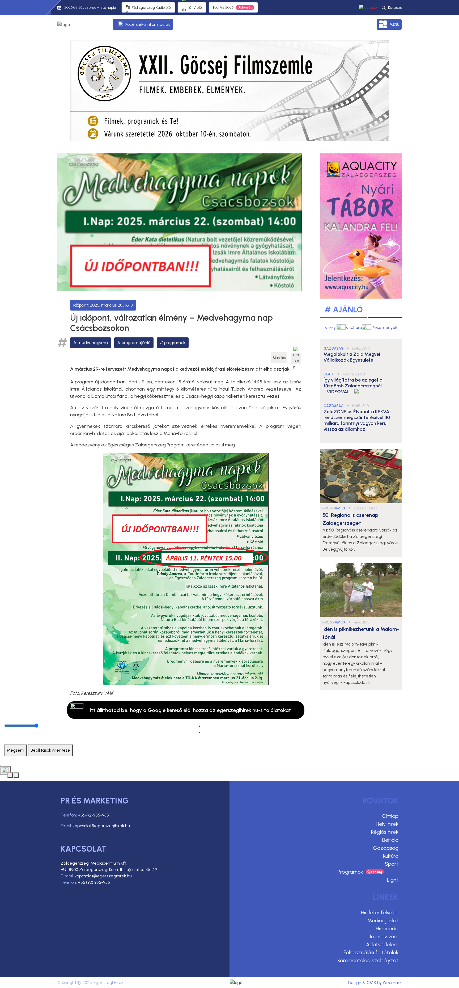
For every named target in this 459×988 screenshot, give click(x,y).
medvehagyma (93, 342)
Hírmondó (387, 928)
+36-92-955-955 (93, 815)
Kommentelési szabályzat (368, 960)
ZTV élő (195, 7)
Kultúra (390, 856)
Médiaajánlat (382, 920)
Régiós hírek (384, 832)
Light (392, 880)
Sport (391, 864)
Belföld (390, 840)
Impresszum (384, 936)
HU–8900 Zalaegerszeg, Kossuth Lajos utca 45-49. (109, 869)
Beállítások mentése (50, 750)
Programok (350, 872)
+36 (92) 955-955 (94, 882)
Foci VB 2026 (223, 7)
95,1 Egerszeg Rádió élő (151, 7)
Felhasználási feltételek (371, 952)
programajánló (136, 342)
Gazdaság (385, 848)
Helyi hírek (387, 824)
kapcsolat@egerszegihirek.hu (101, 825)
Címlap (390, 816)
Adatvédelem (382, 944)
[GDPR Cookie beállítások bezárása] (2, 765)
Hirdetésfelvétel (379, 912)
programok (174, 342)
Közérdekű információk (147, 24)
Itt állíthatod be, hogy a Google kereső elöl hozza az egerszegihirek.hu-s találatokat (190, 710)
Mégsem (15, 750)
